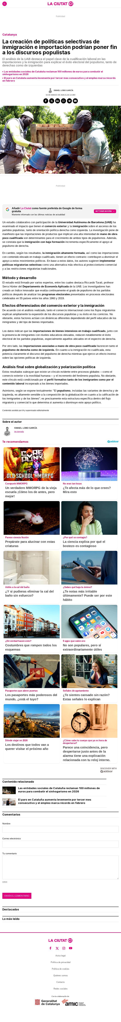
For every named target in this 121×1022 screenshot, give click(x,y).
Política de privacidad (60, 962)
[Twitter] (51, 100)
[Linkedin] (57, 100)
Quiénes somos (60, 975)
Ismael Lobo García (63, 90)
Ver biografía (19, 431)
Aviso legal (60, 955)
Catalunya (9, 34)
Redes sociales (61, 989)
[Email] (75, 100)
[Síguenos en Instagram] (64, 948)
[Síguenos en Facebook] (50, 948)
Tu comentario (9, 853)
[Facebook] (45, 100)
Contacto (60, 982)
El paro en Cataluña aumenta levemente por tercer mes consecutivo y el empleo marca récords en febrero (59, 79)
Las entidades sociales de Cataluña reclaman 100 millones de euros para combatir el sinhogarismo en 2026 (52, 73)
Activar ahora (103, 211)
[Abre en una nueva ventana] (47, 1002)
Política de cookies (60, 969)
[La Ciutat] (60, 3)
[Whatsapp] (63, 100)
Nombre (6, 823)
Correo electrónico (11, 838)
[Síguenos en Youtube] (71, 948)
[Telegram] (69, 100)
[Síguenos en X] (57, 948)
